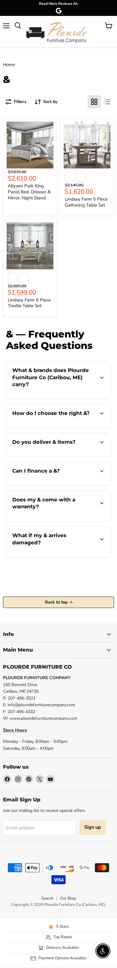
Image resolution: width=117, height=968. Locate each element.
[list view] (107, 101)
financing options (54, 484)
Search (47, 898)
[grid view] (94, 101)
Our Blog (68, 898)
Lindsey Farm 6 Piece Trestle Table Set (29, 303)
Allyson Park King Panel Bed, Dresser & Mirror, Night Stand (29, 192)
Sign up (92, 827)
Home (9, 64)
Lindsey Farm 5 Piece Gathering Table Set (86, 202)
